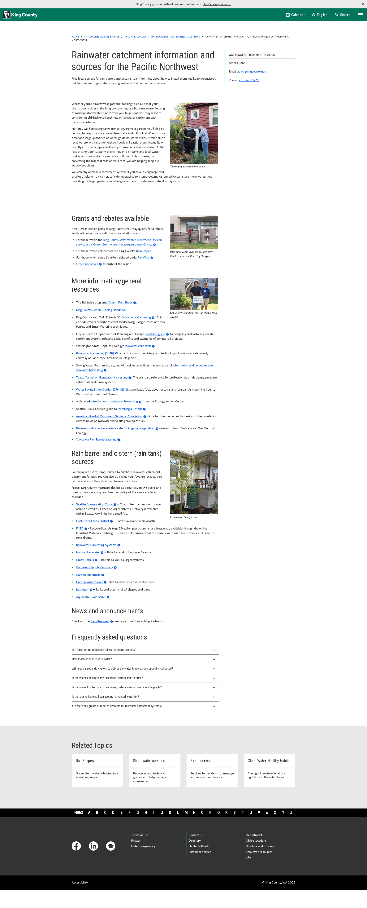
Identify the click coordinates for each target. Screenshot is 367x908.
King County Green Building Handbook (101, 310)
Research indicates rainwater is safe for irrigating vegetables (115, 428)
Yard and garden (135, 36)
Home (75, 36)
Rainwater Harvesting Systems (96, 545)
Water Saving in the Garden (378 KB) (100, 389)
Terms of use (139, 835)
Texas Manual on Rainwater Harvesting (101, 377)
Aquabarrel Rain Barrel (91, 597)
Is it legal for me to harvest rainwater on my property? (144, 650)
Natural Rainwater (88, 552)
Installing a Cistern (130, 409)
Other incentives (87, 264)
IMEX (80, 528)
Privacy (135, 840)
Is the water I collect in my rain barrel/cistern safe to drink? (144, 678)
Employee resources (259, 852)
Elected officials (198, 846)
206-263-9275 (249, 80)
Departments (255, 835)
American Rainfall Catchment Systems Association (109, 416)
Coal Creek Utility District (92, 521)
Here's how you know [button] (217, 4)
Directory (194, 840)
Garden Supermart (88, 575)
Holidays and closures (260, 846)
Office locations (256, 840)
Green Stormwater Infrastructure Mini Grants (122, 244)
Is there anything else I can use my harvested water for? (144, 697)
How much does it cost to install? (144, 659)
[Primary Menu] (361, 14)
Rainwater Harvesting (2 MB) (95, 353)
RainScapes (143, 251)
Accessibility (80, 882)
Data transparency (143, 846)
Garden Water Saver (89, 582)
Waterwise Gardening (137, 317)
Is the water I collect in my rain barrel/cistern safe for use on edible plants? (144, 687)
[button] (363, 4)
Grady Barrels (85, 560)
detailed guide (155, 334)
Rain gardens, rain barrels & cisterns (175, 36)
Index (78, 812)
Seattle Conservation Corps (94, 504)
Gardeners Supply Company (94, 567)
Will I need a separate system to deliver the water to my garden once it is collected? (144, 669)
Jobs (248, 857)
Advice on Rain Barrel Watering (96, 439)
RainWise (143, 257)
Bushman (82, 589)
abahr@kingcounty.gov (251, 71)
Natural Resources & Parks (101, 36)
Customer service (199, 852)
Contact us (195, 835)
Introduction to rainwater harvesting (114, 401)
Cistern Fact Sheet (120, 302)
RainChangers (100, 621)
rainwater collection (138, 346)
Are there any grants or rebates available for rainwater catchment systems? (144, 706)
